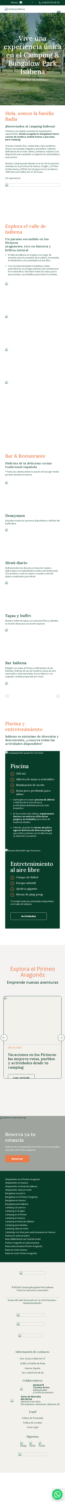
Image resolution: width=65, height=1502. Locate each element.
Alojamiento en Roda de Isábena (21, 1186)
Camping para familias (16, 1225)
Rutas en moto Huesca (16, 1249)
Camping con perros (15, 1207)
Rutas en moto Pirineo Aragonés (21, 1253)
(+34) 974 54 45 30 (50, 2)
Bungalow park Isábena (16, 1203)
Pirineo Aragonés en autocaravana (22, 1242)
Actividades (28, 916)
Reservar (17, 1158)
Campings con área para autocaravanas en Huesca (30, 1232)
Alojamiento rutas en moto (18, 1189)
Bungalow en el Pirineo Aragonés (21, 1196)
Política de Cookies (32, 1422)
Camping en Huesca (15, 1218)
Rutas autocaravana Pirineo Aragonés (23, 1246)
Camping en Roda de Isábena (19, 1221)
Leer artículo (21, 1077)
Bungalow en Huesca (15, 1200)
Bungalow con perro (15, 1193)
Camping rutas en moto (16, 1228)
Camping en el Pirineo (16, 1214)
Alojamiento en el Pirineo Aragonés (22, 1179)
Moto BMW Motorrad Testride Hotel (23, 1239)
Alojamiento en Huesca (16, 1182)
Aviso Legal (32, 1427)
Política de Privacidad (32, 1418)
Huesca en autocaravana (17, 1235)
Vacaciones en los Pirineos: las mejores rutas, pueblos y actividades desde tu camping (32, 1060)
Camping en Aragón (15, 1210)
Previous (7, 696)
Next (58, 696)
